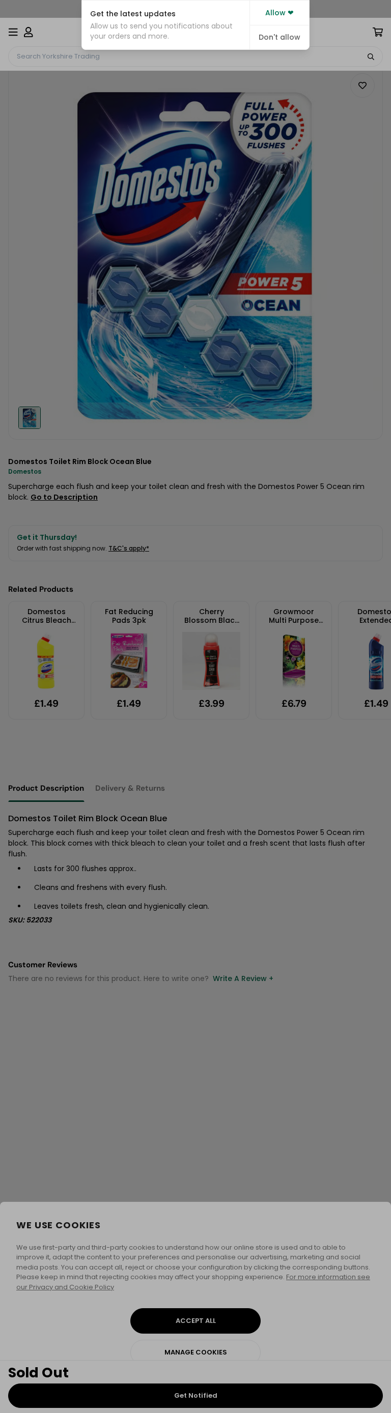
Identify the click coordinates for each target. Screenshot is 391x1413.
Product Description (46, 788)
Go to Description (64, 497)
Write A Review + (243, 978)
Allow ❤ (279, 13)
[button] (165, 25)
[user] (28, 32)
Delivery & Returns (130, 788)
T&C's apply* (128, 548)
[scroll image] (29, 418)
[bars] (13, 32)
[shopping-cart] (378, 32)
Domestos (24, 471)
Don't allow (279, 37)
